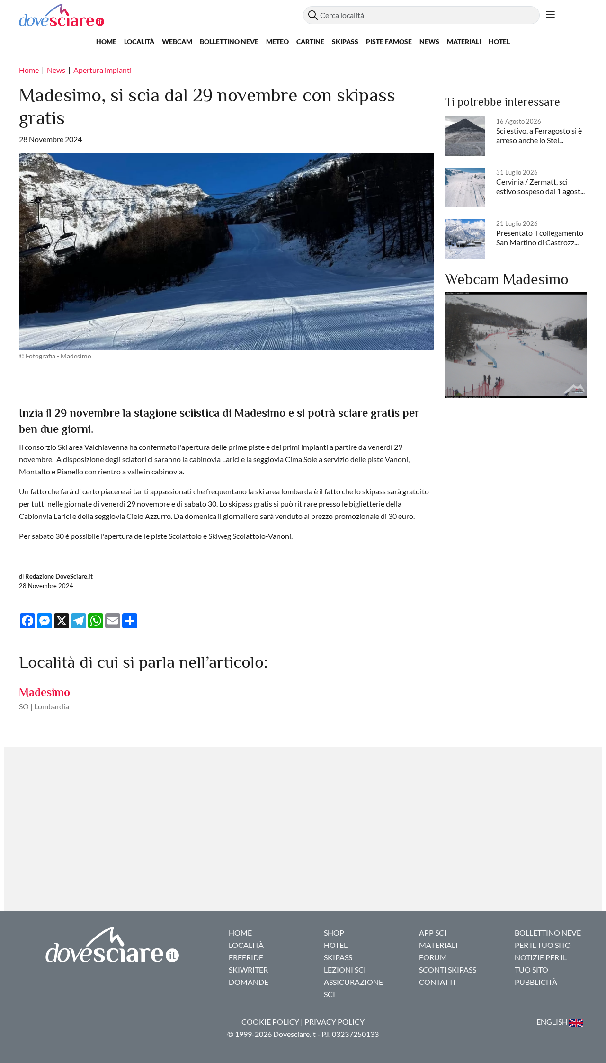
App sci (432, 932)
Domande (248, 981)
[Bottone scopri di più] (550, 15)
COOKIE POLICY (270, 1021)
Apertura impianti (102, 69)
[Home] (161, 15)
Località (139, 41)
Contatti (437, 981)
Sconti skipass (447, 969)
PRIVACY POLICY (334, 1021)
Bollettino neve (229, 41)
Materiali (464, 41)
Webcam (177, 41)
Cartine (310, 41)
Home (106, 41)
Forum (433, 957)
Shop (334, 932)
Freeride (246, 957)
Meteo (277, 41)
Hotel (499, 41)
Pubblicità (536, 981)
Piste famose (389, 41)
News (429, 41)
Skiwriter (248, 969)
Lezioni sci (345, 969)
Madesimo (44, 692)
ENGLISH (552, 1021)
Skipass (345, 41)
